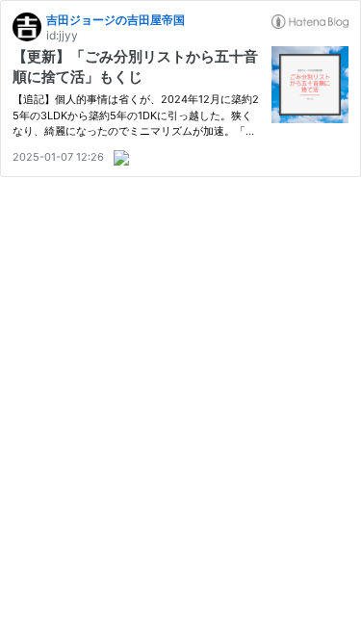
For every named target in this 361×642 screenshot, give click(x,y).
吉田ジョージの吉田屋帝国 (115, 20)
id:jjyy (62, 35)
